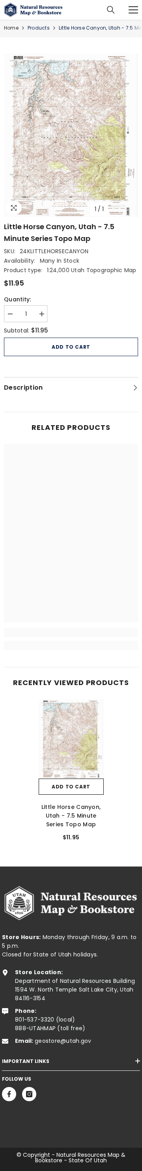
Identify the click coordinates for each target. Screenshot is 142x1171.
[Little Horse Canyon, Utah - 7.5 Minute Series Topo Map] (71, 739)
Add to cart (71, 347)
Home (11, 27)
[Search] (111, 10)
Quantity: (17, 299)
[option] (71, 135)
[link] (71, 632)
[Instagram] (29, 1094)
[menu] (133, 10)
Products (39, 27)
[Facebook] (9, 1094)
